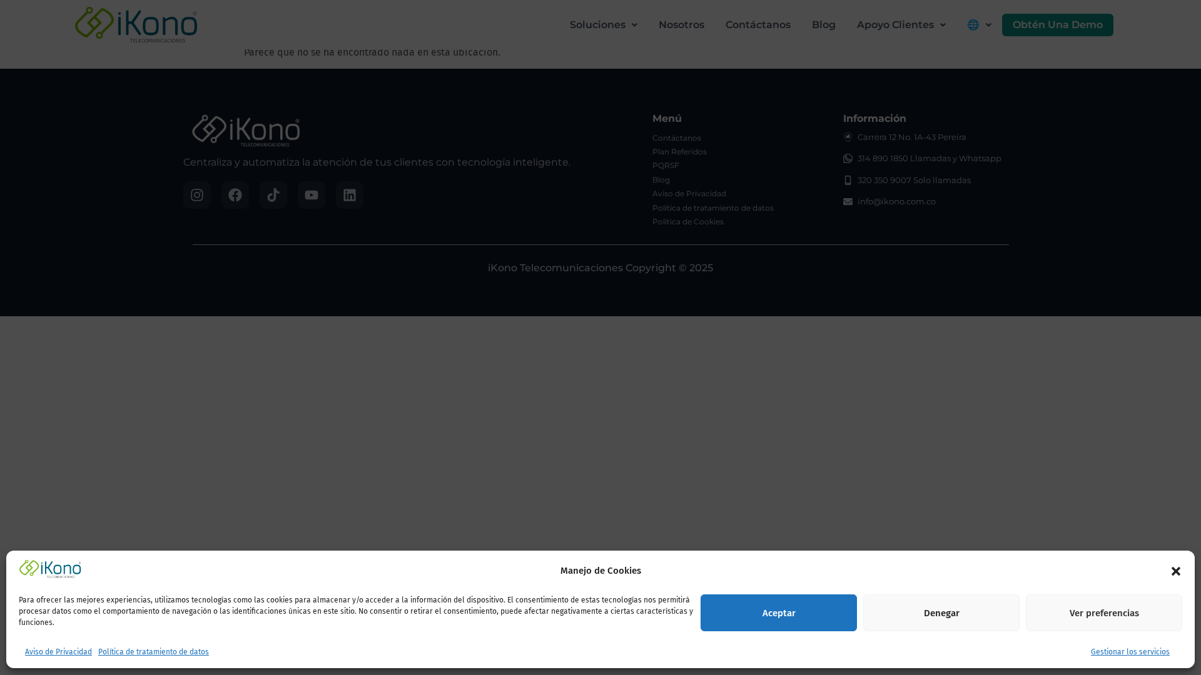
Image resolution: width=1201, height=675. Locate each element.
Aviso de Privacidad (58, 652)
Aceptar (779, 613)
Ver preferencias (1104, 613)
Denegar (942, 613)
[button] (1176, 571)
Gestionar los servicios (1130, 652)
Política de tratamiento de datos (153, 652)
